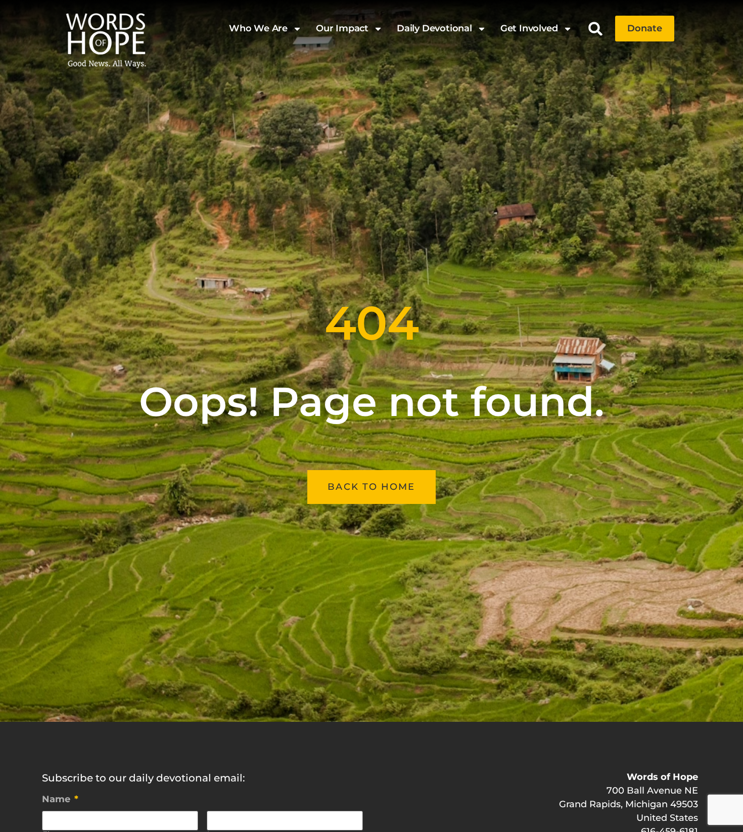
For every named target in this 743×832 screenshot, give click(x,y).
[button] (595, 28)
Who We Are (258, 28)
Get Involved (529, 28)
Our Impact (342, 28)
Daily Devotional (434, 28)
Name (60, 799)
